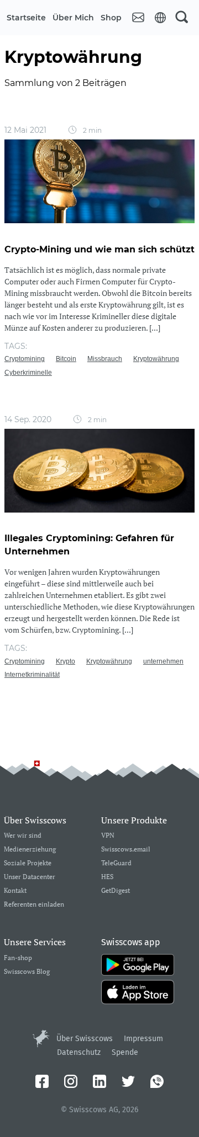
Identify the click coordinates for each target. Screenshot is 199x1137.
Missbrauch (104, 359)
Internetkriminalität (32, 674)
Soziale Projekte (27, 863)
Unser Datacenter (29, 877)
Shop (111, 18)
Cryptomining (24, 359)
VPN (107, 836)
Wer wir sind (22, 836)
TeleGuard (116, 863)
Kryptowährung (156, 359)
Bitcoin (66, 359)
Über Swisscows (84, 1038)
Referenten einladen (34, 905)
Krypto (65, 661)
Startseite (26, 18)
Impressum (143, 1038)
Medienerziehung (30, 849)
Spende (125, 1052)
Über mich (73, 18)
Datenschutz (79, 1052)
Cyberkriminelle (28, 372)
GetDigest (115, 891)
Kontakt (15, 891)
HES (107, 877)
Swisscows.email (125, 849)
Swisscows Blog (27, 972)
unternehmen (163, 661)
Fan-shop (18, 958)
